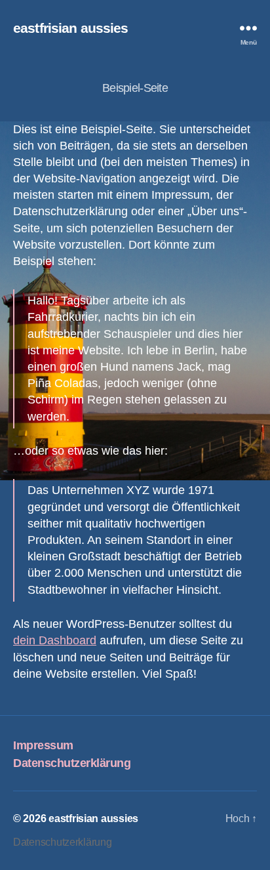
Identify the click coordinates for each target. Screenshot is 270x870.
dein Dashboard (54, 640)
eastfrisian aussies (70, 28)
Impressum (43, 745)
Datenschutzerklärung (71, 763)
